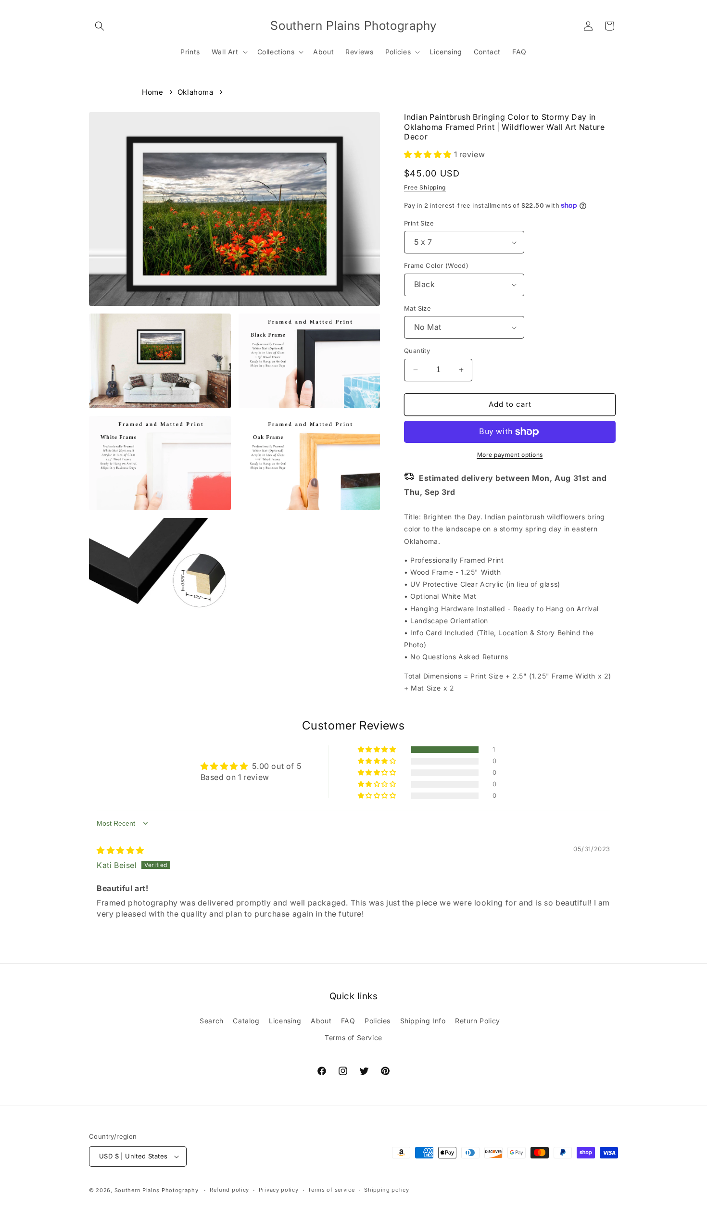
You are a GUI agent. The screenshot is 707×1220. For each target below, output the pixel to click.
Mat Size (417, 308)
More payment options (510, 454)
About (321, 1021)
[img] (120, 850)
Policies (378, 1021)
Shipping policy (386, 1189)
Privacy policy (279, 1189)
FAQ (348, 1021)
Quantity (417, 350)
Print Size (419, 223)
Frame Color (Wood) (436, 265)
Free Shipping (425, 187)
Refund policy (229, 1189)
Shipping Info (423, 1021)
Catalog (246, 1021)
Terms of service (331, 1189)
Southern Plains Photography (156, 1190)
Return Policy (477, 1021)
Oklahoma (195, 92)
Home (152, 92)
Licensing (285, 1021)
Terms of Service (353, 1037)
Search (212, 1021)
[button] (99, 26)
